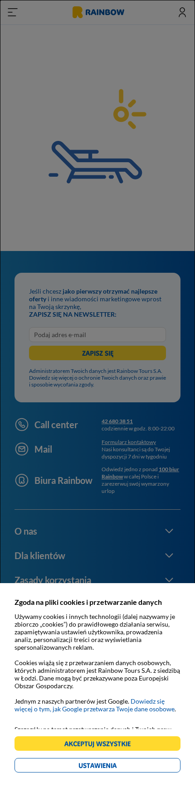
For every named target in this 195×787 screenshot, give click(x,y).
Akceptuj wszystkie (101, 745)
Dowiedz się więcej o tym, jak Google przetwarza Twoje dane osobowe (95, 705)
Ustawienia (113, 767)
